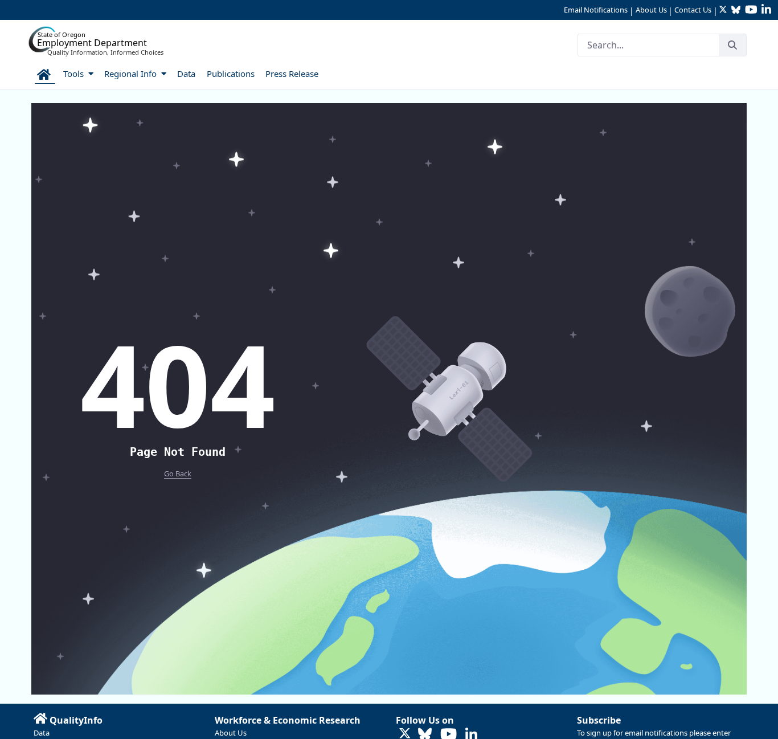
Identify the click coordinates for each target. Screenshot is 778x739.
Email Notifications (596, 10)
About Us (651, 10)
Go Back (177, 473)
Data (42, 733)
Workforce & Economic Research (288, 720)
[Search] (732, 45)
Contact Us (692, 10)
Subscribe (599, 720)
